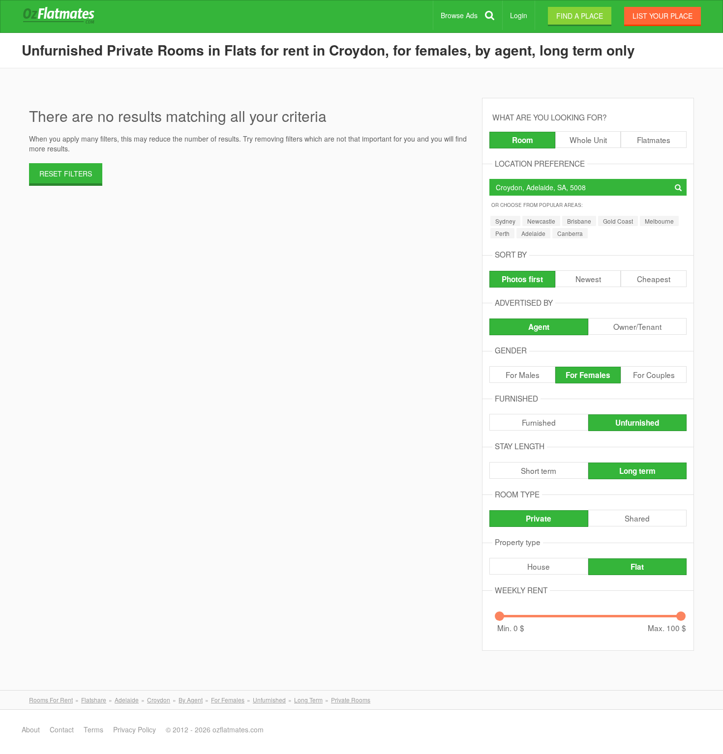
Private (538, 518)
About (31, 729)
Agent (538, 326)
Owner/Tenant (637, 326)
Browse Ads (459, 15)
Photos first (522, 279)
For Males (523, 374)
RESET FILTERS (65, 173)
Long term (637, 470)
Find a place (579, 16)
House (538, 566)
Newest (588, 278)
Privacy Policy (134, 729)
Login (518, 15)
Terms (93, 729)
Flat (637, 566)
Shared (637, 518)
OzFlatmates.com (70, 17)
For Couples (654, 374)
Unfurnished (637, 422)
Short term (538, 470)
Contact (62, 729)
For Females (588, 375)
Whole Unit (588, 139)
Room (522, 140)
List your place (663, 16)
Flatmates (653, 139)
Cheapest (653, 278)
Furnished (539, 422)
